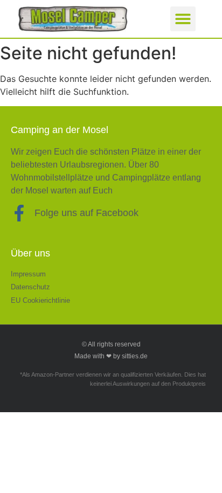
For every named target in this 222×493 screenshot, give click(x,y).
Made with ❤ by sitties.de (111, 356)
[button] (183, 19)
